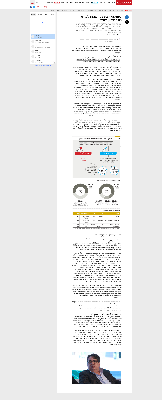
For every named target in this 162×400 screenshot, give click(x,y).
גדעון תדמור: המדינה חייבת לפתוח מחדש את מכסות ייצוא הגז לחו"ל (101, 61)
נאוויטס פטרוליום (108, 41)
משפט (87, 3)
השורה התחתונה (80, 10)
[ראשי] (124, 2)
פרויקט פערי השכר (62, 10)
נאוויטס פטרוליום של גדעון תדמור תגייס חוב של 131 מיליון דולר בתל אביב (99, 58)
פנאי (67, 3)
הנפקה (111, 39)
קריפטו (72, 10)
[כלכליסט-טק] (94, 3)
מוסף (62, 3)
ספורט (71, 3)
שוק (105, 3)
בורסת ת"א (118, 7)
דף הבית (130, 7)
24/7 (113, 3)
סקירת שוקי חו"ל (91, 10)
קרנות (52, 10)
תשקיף (87, 39)
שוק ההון (81, 3)
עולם (76, 3)
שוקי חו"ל (111, 10)
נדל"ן (101, 3)
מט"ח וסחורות (102, 10)
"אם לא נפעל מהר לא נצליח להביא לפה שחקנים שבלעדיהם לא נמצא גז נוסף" (98, 60)
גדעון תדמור (94, 39)
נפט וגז (82, 39)
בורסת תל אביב (103, 39)
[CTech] (57, 3)
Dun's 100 (49, 3)
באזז (109, 3)
